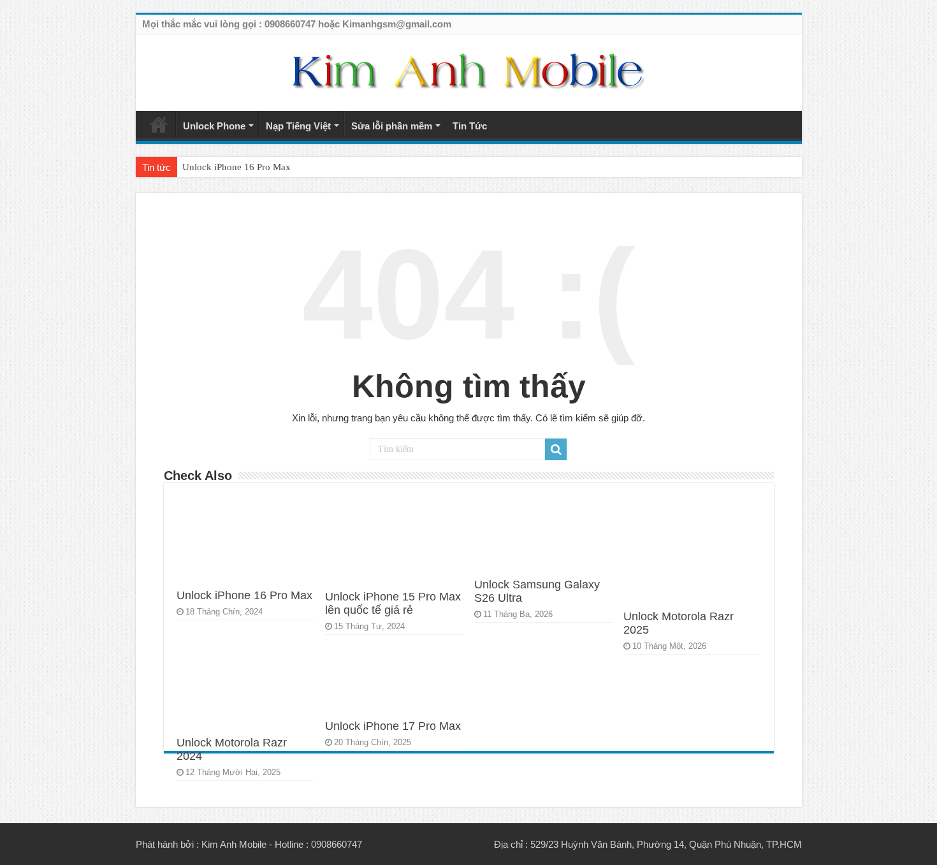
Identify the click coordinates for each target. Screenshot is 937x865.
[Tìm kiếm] (556, 449)
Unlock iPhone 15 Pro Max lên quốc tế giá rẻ (393, 603)
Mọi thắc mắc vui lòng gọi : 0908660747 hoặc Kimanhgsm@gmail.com (296, 23)
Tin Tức (470, 125)
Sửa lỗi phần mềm (391, 125)
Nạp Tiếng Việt (298, 125)
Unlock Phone (214, 125)
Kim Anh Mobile (233, 844)
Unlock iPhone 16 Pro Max (236, 167)
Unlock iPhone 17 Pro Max (393, 726)
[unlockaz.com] (469, 71)
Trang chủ (158, 124)
